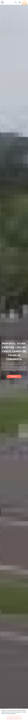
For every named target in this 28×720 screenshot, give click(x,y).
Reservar (14, 376)
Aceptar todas (14, 717)
